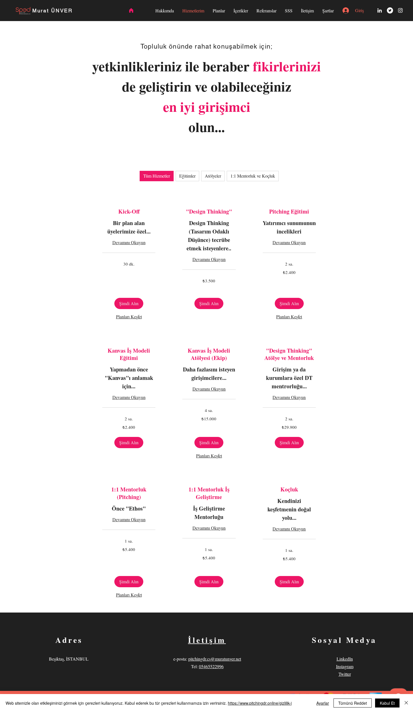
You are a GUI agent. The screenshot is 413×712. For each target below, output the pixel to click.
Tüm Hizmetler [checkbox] (156, 176)
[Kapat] (406, 703)
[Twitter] (390, 10)
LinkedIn (345, 659)
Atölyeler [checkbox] (213, 176)
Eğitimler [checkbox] (187, 176)
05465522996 (211, 666)
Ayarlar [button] (322, 703)
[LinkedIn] (379, 10)
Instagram (344, 666)
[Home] (131, 10)
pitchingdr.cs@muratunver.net (214, 659)
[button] (128, 303)
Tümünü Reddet (352, 703)
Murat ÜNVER (52, 10)
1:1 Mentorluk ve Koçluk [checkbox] (252, 176)
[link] (128, 212)
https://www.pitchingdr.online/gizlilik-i (260, 703)
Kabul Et (387, 703)
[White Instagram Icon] (400, 10)
